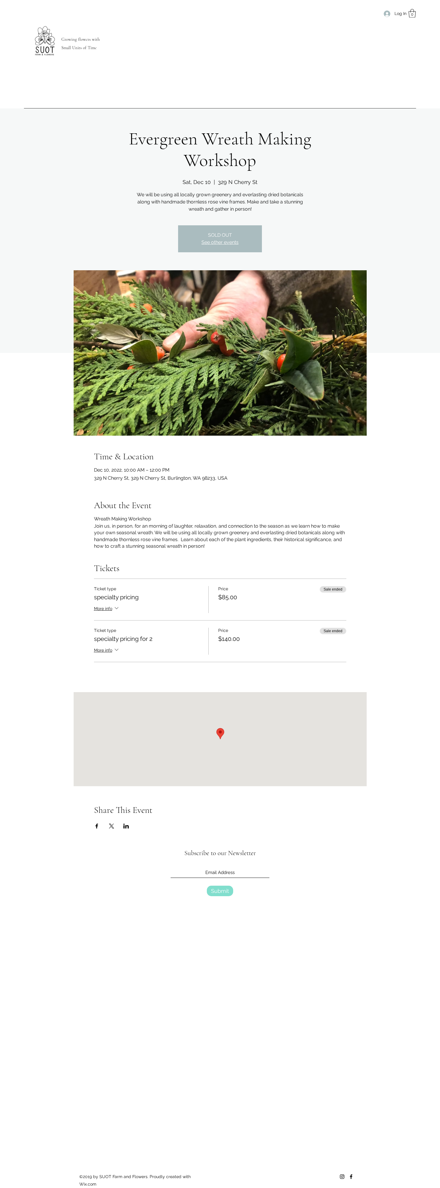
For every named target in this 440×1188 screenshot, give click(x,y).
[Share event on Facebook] (97, 826)
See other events (220, 242)
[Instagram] (342, 1177)
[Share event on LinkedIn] (126, 826)
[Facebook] (351, 1177)
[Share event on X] (111, 826)
